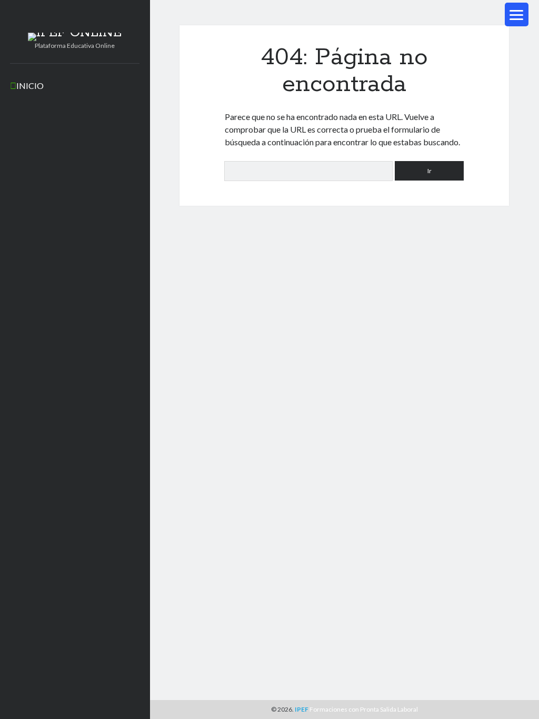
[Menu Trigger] (516, 14)
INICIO (30, 86)
